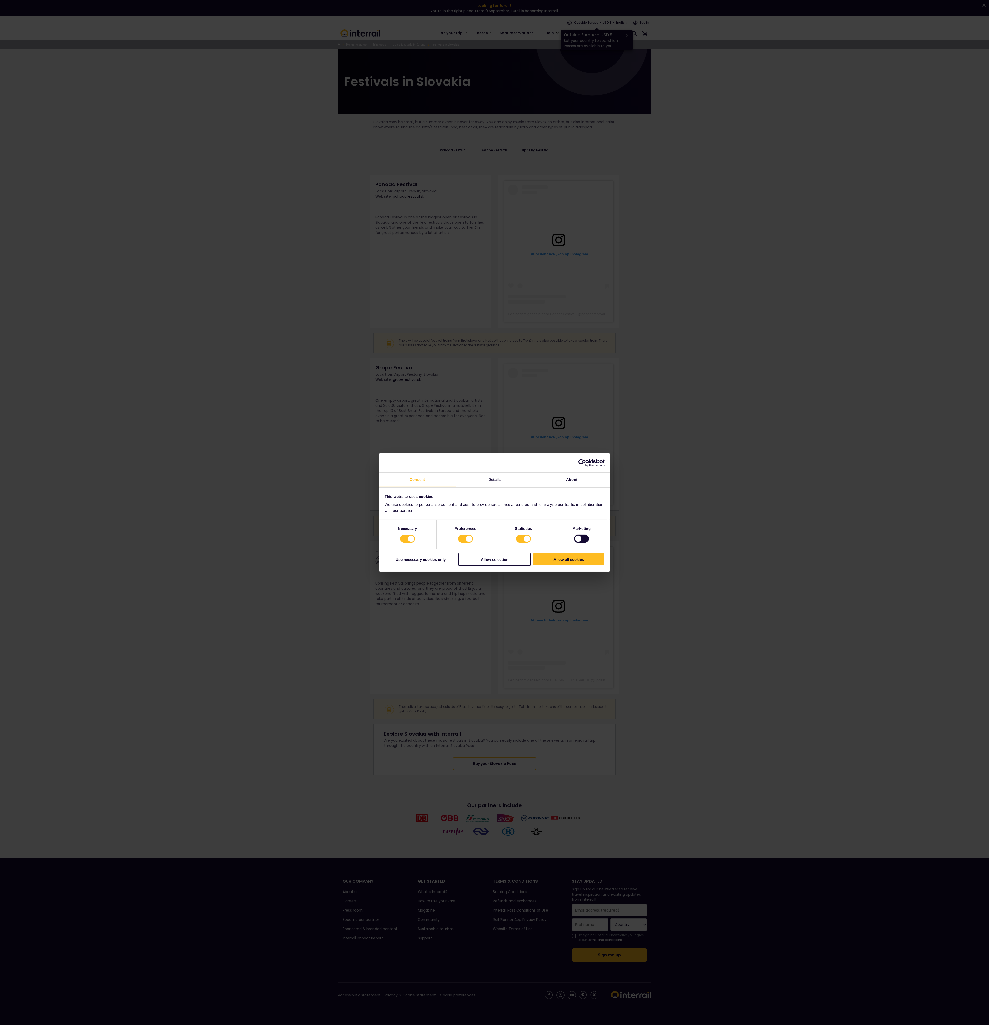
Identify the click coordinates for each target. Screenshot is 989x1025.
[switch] (465, 539)
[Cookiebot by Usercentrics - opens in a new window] (582, 462)
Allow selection (494, 559)
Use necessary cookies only (421, 559)
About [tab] (571, 479)
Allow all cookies (568, 559)
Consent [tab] (417, 479)
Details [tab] (494, 479)
